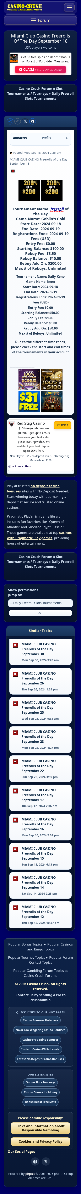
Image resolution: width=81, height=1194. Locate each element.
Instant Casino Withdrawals (40, 1049)
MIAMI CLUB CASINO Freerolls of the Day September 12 (39, 912)
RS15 (64, 425)
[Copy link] (17, 121)
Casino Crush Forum (35, 88)
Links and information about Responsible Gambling (40, 1128)
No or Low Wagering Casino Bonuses (40, 1030)
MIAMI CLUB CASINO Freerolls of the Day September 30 (39, 649)
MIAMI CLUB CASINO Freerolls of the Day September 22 (39, 766)
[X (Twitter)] (46, 1161)
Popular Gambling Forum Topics (38, 970)
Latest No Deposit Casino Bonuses (40, 1059)
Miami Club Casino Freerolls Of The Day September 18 (40, 38)
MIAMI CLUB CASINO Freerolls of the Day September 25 (39, 707)
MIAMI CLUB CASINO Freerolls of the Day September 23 (39, 736)
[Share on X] (25, 121)
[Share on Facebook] (32, 121)
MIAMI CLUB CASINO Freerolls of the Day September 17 (39, 795)
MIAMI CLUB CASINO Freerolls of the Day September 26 (39, 678)
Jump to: (15, 595)
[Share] (10, 121)
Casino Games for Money (40, 1092)
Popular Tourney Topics (26, 957)
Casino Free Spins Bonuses (40, 1040)
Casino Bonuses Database (40, 1020)
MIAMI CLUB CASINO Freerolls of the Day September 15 (39, 853)
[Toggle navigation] (69, 7)
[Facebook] (35, 1161)
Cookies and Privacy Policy (40, 1141)
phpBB (30, 1174)
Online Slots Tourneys (40, 1082)
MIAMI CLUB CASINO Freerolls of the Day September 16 (39, 824)
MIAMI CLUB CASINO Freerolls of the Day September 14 (39, 882)
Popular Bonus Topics (25, 944)
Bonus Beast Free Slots (40, 1102)
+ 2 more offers (21, 466)
